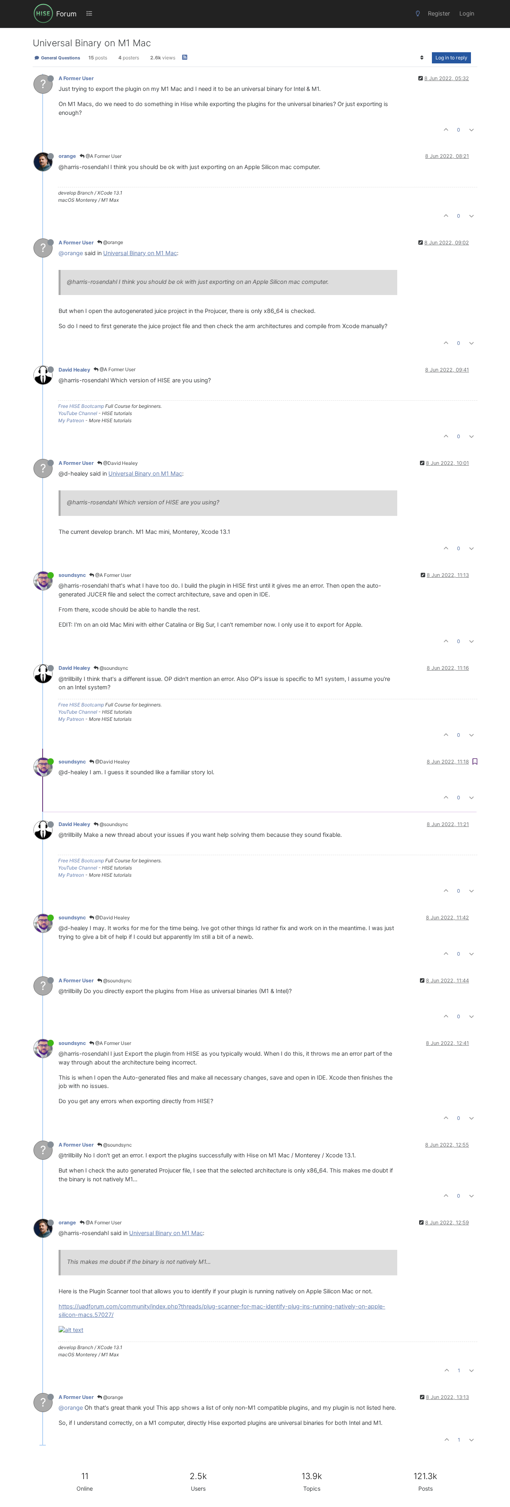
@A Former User (103, 156)
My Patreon (71, 420)
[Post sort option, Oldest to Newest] (422, 57)
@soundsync (113, 668)
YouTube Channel (77, 413)
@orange (112, 242)
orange (67, 156)
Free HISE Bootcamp (81, 406)
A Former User (76, 78)
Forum (66, 14)
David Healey (74, 370)
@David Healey (120, 463)
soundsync (72, 575)
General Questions (60, 58)
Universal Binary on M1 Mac (140, 253)
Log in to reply (451, 58)
